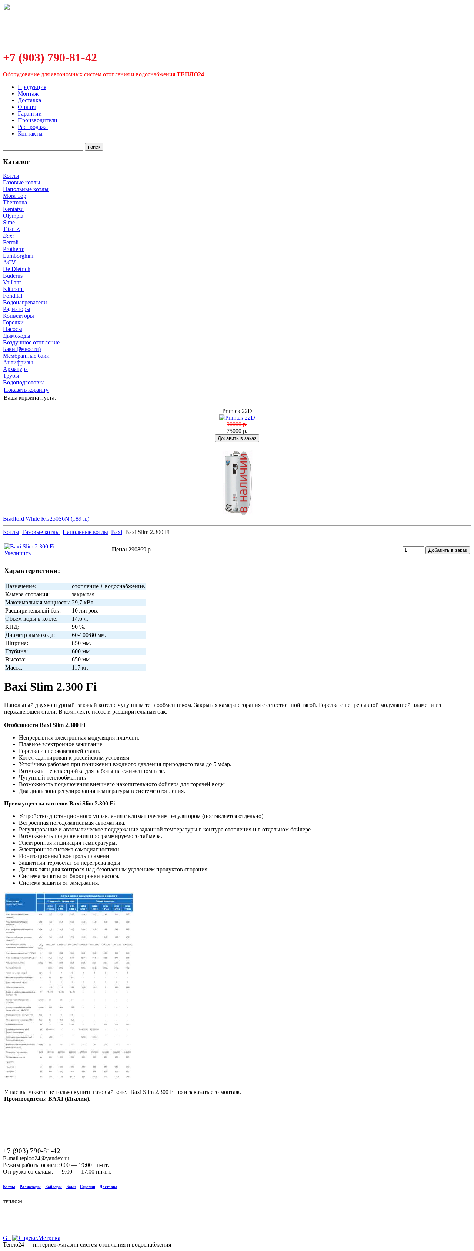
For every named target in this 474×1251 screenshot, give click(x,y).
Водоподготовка (24, 382)
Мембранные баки (26, 356)
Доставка (108, 1186)
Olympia (13, 216)
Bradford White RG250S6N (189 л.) (46, 519)
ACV (9, 262)
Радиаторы (16, 309)
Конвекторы (18, 316)
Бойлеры (53, 1186)
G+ (7, 1238)
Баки (71, 1186)
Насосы (12, 329)
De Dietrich (16, 269)
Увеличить (17, 553)
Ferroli (11, 242)
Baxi (8, 236)
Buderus (13, 276)
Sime (9, 222)
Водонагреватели (25, 302)
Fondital (12, 296)
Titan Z (11, 229)
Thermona (15, 202)
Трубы (11, 376)
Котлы (11, 176)
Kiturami (13, 289)
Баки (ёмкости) (22, 349)
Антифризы (18, 362)
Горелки (13, 322)
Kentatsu (13, 209)
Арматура (15, 369)
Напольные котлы (26, 189)
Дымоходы (16, 336)
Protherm (13, 249)
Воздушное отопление (31, 342)
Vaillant (12, 282)
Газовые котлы (21, 182)
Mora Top (14, 196)
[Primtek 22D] (237, 417)
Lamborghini (18, 256)
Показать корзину (26, 390)
